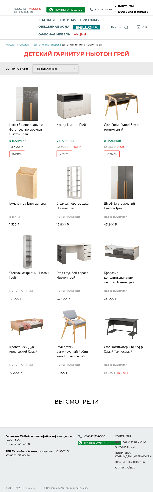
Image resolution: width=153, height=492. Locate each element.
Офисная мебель (54, 34)
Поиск (126, 27)
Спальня (46, 20)
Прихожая (90, 20)
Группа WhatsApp (98, 442)
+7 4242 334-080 (103, 10)
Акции (80, 34)
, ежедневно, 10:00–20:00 (38, 451)
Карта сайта (125, 467)
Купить (17, 154)
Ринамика (81, 488)
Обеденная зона (54, 26)
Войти (116, 27)
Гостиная (67, 20)
